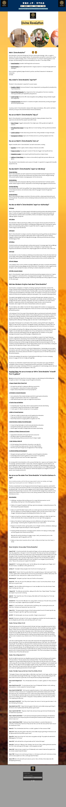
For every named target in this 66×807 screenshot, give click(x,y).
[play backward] (8, 38)
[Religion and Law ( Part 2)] (36, 52)
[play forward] (59, 38)
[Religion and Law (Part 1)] (33, 52)
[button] (19, 37)
